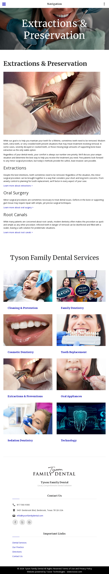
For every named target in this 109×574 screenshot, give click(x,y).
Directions (17, 551)
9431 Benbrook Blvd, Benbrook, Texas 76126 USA (40, 510)
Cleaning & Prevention (23, 308)
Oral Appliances (71, 396)
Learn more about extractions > (18, 185)
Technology (69, 440)
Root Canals (15, 214)
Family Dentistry (72, 308)
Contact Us (17, 556)
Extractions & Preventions (25, 396)
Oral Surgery (16, 193)
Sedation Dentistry (20, 440)
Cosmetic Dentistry (21, 352)
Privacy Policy (85, 568)
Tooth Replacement (74, 352)
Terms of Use (68, 568)
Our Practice (18, 547)
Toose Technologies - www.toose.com (64, 571)
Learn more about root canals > (18, 232)
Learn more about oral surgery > (18, 207)
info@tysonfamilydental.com (30, 515)
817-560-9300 (23, 504)
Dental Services (19, 542)
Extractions (14, 168)
